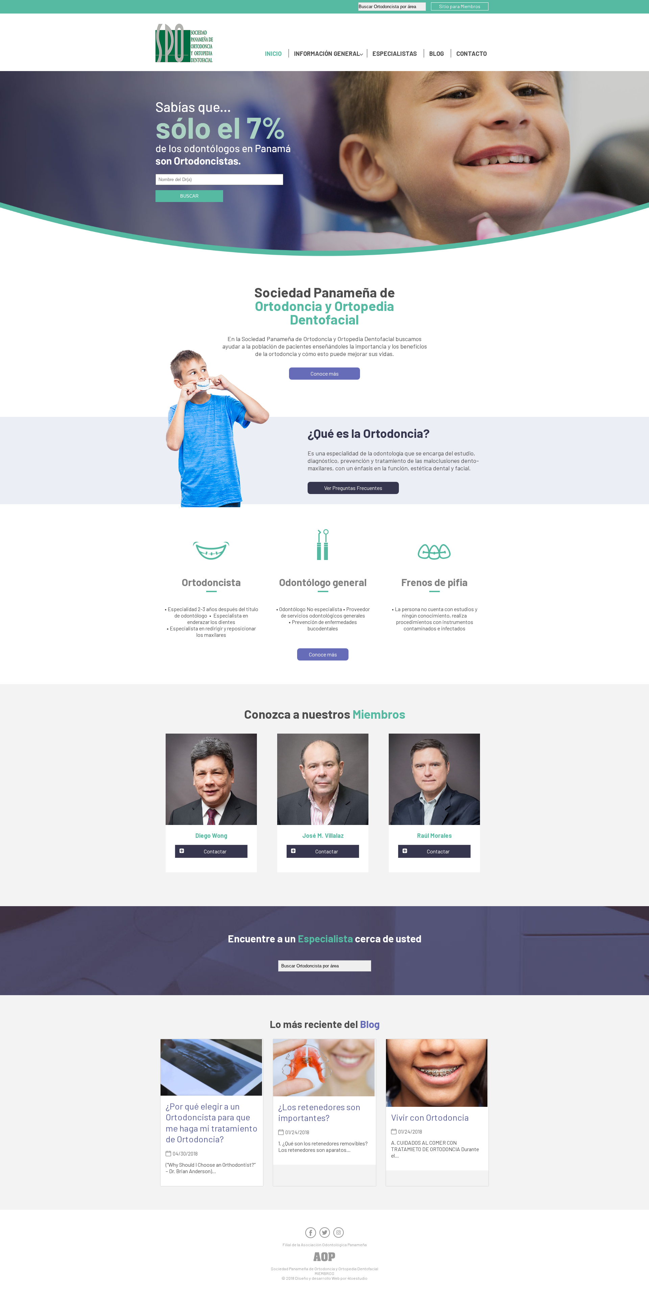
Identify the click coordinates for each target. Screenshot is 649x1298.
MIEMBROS (324, 1273)
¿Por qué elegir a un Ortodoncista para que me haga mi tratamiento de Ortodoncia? (212, 1122)
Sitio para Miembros (459, 6)
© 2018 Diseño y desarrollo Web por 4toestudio (324, 1278)
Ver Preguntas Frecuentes (353, 488)
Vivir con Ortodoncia (430, 1117)
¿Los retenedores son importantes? (319, 1112)
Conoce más (325, 373)
